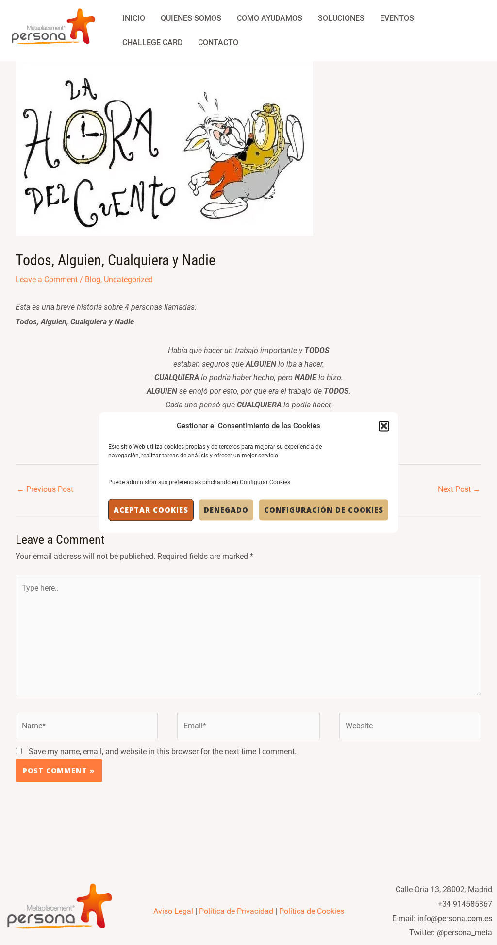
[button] (384, 426)
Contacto (218, 42)
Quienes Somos (191, 18)
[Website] (410, 728)
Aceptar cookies (151, 510)
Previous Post (45, 489)
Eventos (397, 18)
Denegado (226, 510)
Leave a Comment (47, 279)
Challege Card (152, 42)
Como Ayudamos (269, 18)
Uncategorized (128, 279)
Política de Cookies (311, 911)
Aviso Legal (173, 911)
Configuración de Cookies (323, 510)
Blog (92, 279)
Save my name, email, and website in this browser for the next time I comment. (163, 751)
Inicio (133, 18)
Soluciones (341, 18)
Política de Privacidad (236, 911)
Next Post (459, 489)
